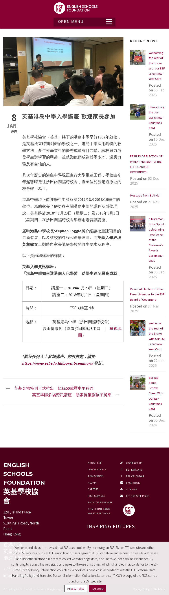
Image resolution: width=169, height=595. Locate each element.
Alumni (92, 482)
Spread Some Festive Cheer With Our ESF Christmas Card (156, 393)
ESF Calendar (135, 476)
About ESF (95, 462)
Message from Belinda (145, 195)
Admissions (95, 476)
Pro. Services (96, 495)
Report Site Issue (137, 496)
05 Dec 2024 (157, 423)
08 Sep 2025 (156, 274)
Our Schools (97, 469)
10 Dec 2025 (157, 142)
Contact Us (134, 463)
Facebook (133, 482)
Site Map (131, 489)
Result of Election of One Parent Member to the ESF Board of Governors (147, 294)
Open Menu (71, 22)
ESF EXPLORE (134, 469)
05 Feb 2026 (156, 92)
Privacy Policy (75, 589)
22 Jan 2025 (156, 363)
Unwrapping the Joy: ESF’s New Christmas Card (156, 117)
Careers (93, 489)
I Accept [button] (97, 589)
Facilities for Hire (100, 502)
